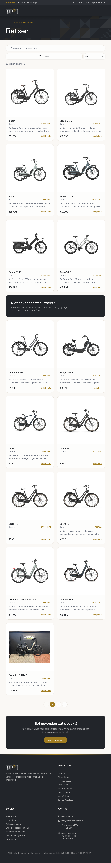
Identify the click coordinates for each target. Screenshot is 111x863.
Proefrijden (11, 816)
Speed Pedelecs (65, 800)
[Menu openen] (102, 11)
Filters (46, 56)
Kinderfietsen (64, 792)
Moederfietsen (65, 788)
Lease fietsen (12, 820)
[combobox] (94, 56)
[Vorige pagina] (46, 704)
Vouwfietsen (63, 796)
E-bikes (61, 773)
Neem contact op (55, 740)
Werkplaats (11, 839)
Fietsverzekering (13, 824)
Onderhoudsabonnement (17, 828)
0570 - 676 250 (76, 3)
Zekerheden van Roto (15, 831)
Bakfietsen (63, 784)
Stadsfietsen (64, 777)
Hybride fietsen (65, 781)
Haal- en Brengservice (15, 835)
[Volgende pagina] (65, 704)
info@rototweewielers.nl (72, 820)
